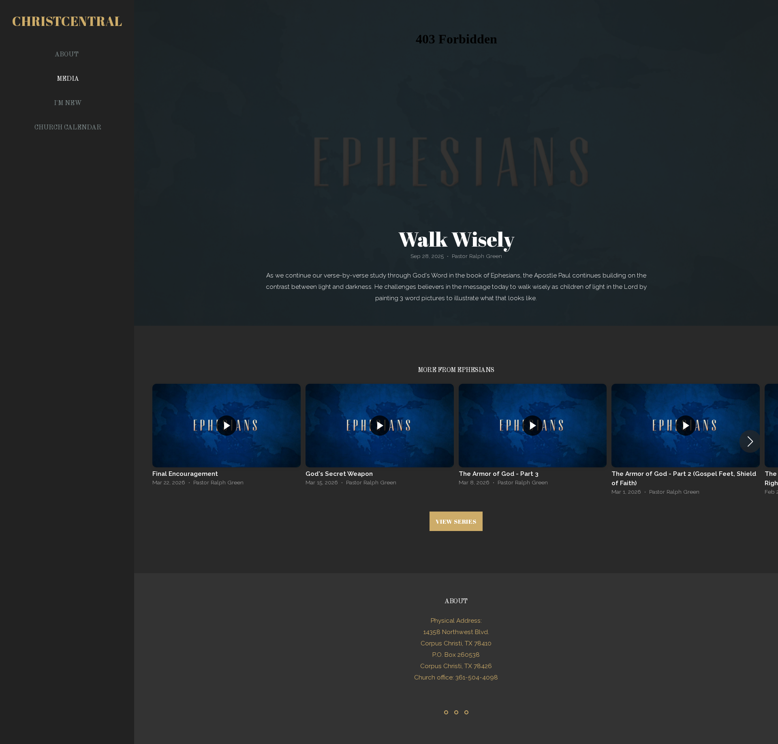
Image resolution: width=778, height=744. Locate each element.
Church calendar (67, 128)
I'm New (68, 103)
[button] (750, 441)
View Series (456, 521)
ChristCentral (67, 21)
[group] (226, 437)
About (67, 55)
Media (68, 79)
